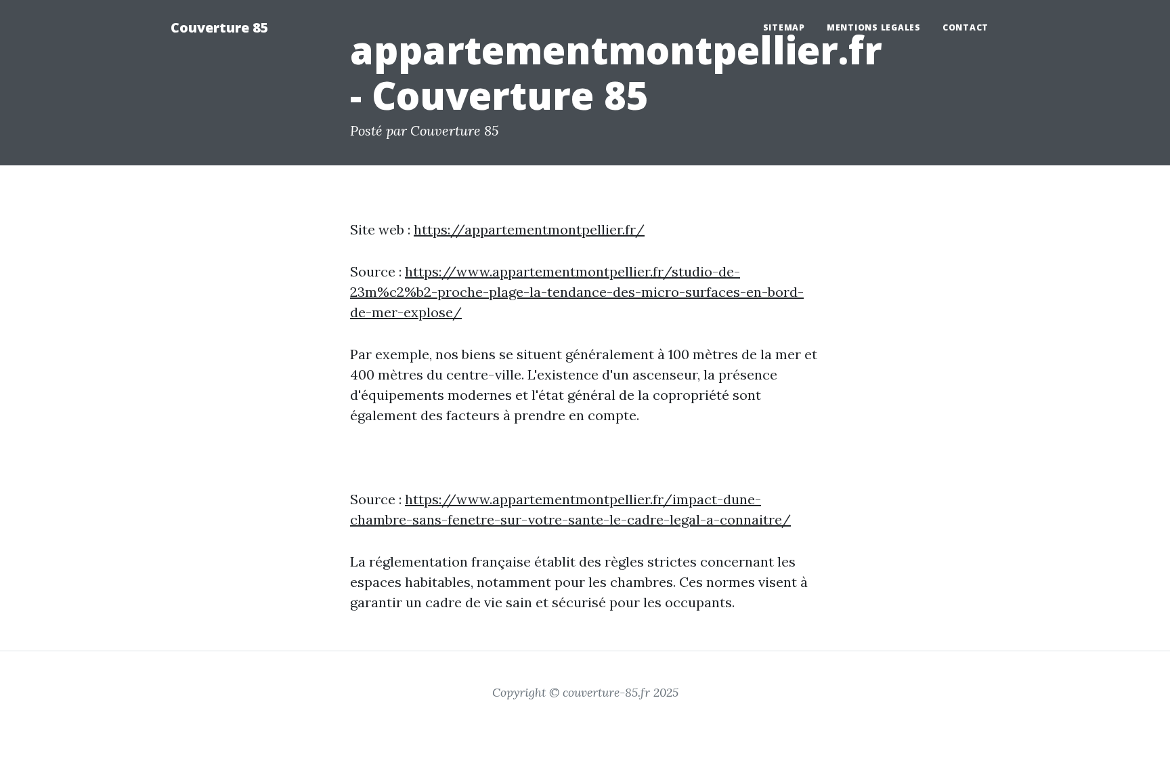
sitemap (784, 27)
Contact (965, 27)
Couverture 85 (220, 27)
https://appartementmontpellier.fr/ (529, 229)
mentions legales (874, 27)
